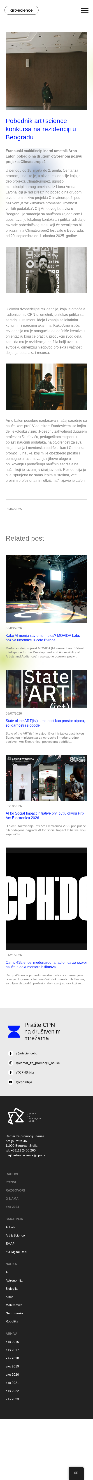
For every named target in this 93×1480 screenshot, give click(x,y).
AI (7, 1272)
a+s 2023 (12, 1207)
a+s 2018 (12, 1358)
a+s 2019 (12, 1366)
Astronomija (14, 1280)
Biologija (12, 1288)
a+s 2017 (12, 1350)
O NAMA (12, 1198)
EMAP (10, 1243)
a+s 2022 (12, 1391)
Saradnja (14, 1219)
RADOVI (12, 1174)
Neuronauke (14, 1313)
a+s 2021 (12, 1383)
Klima (10, 1297)
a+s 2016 (12, 1342)
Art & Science (15, 1235)
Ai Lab (10, 1227)
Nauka (11, 1264)
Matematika (14, 1305)
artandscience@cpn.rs (29, 1155)
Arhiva (11, 1333)
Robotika (12, 1321)
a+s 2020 (12, 1374)
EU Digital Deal (16, 1252)
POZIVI (11, 1182)
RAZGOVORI (15, 1190)
